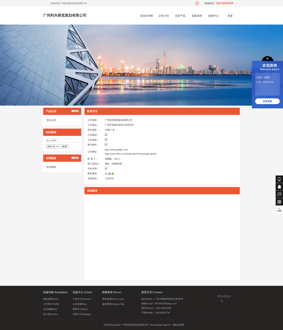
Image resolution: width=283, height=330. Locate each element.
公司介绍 (163, 15)
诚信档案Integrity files (113, 304)
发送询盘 (267, 101)
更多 (230, 15)
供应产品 (180, 15)
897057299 (268, 82)
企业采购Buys (80, 304)
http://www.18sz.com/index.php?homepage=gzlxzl (130, 153)
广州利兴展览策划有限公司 (64, 15)
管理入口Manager (82, 314)
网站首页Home (51, 299)
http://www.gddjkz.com (116, 149)
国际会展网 (178, 324)
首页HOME (146, 15)
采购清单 (197, 15)
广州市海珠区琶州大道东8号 (119, 125)
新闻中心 (213, 15)
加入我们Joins (50, 314)
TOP (279, 211)
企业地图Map (50, 309)
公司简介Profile (51, 304)
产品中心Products (82, 299)
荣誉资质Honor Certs (113, 299)
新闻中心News (80, 309)
